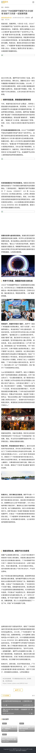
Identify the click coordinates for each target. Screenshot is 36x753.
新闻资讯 (27, 17)
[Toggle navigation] (33, 2)
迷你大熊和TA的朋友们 (21, 750)
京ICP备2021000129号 (22, 749)
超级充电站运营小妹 (6, 17)
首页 (2, 7)
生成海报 (6, 695)
